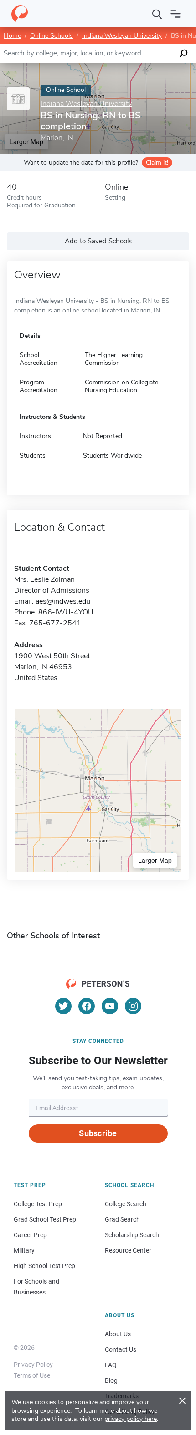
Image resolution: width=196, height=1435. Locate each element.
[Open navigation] (175, 13)
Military (24, 1250)
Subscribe (98, 1133)
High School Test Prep (44, 1265)
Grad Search (122, 1219)
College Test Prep (38, 1204)
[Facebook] (86, 1006)
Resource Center (128, 1250)
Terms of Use (32, 1375)
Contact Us (120, 1349)
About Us (118, 1334)
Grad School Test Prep (45, 1219)
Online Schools (51, 35)
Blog (111, 1380)
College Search (125, 1204)
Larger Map (155, 860)
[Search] (157, 13)
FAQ (111, 1365)
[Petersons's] (19, 13)
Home (12, 35)
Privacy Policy (33, 1364)
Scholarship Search (132, 1235)
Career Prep (30, 1235)
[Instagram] (133, 1006)
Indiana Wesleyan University (122, 35)
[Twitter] (63, 1006)
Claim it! (157, 162)
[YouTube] (110, 1006)
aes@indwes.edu (63, 601)
